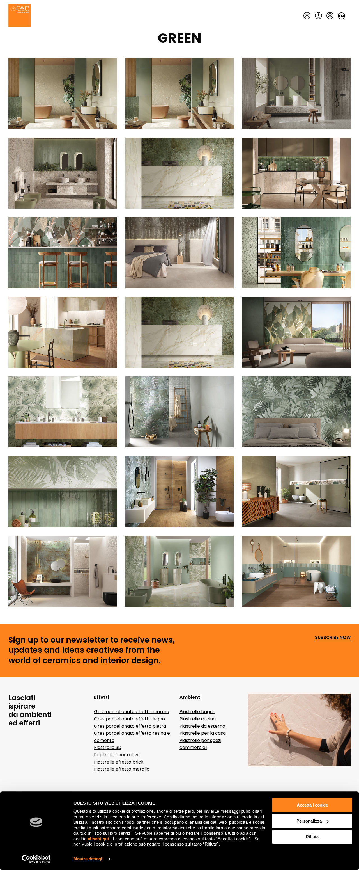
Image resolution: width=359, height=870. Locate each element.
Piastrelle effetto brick (119, 762)
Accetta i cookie (312, 805)
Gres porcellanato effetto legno (129, 719)
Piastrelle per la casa (203, 733)
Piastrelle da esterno (202, 726)
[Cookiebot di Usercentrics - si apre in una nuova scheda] (36, 859)
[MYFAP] (329, 16)
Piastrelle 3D (107, 747)
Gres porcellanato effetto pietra (130, 726)
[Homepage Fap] (19, 16)
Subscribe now (333, 637)
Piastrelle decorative (117, 755)
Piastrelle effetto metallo (121, 769)
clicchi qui (98, 838)
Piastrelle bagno (197, 711)
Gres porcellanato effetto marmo (131, 711)
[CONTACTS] (306, 16)
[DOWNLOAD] (318, 16)
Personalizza (309, 821)
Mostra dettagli (88, 859)
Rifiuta (312, 836)
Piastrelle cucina (198, 719)
